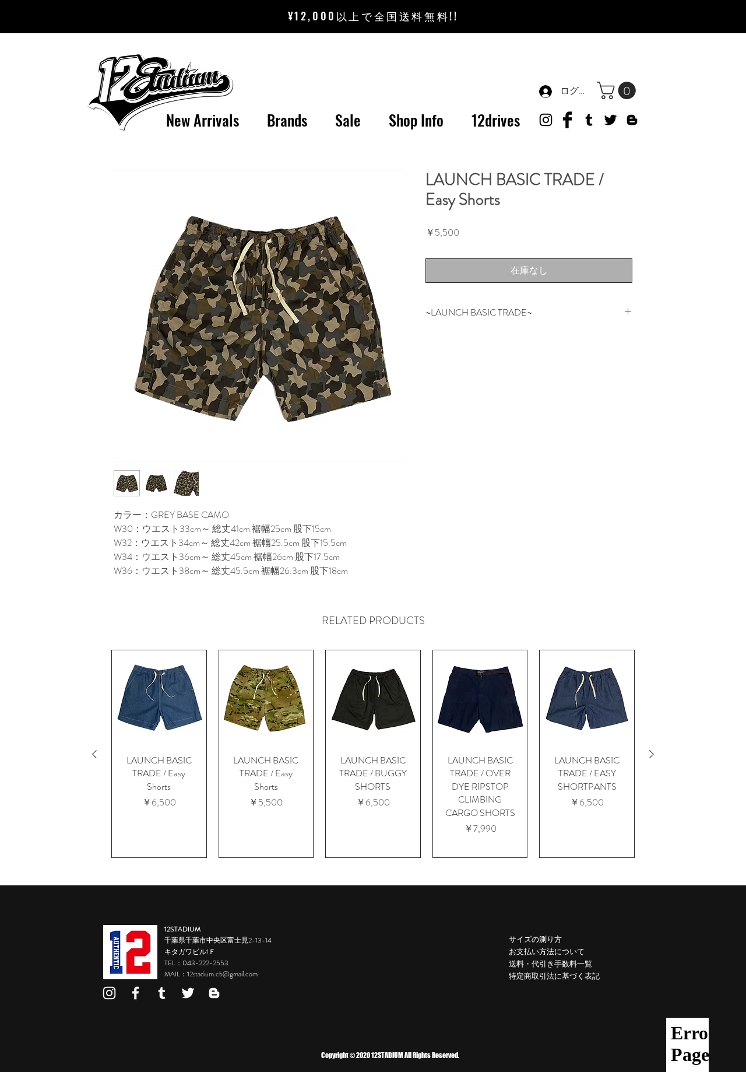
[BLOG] (632, 119)
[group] (373, 754)
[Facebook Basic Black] (567, 119)
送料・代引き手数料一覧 (550, 963)
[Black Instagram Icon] (545, 119)
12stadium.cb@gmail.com (222, 974)
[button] (618, 90)
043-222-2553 (205, 963)
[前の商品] (94, 754)
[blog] (214, 993)
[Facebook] (135, 993)
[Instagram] (109, 993)
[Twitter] (610, 119)
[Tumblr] (588, 119)
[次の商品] (652, 754)
